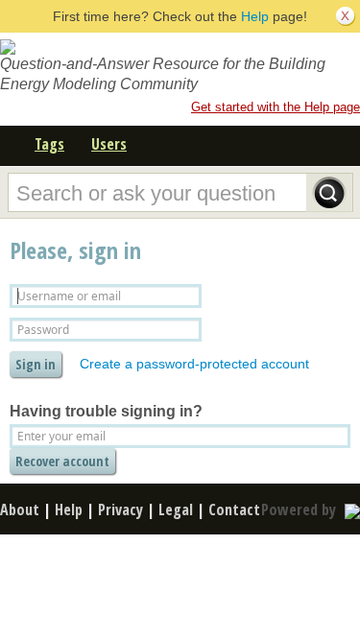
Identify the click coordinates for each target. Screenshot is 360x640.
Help (255, 16)
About (19, 509)
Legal (175, 509)
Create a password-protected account (194, 363)
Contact (234, 509)
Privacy (120, 509)
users (109, 143)
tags (49, 143)
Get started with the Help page (275, 107)
